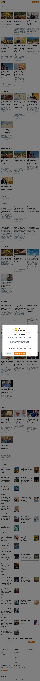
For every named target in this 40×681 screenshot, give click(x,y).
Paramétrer (9, 353)
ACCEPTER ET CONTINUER (20, 353)
